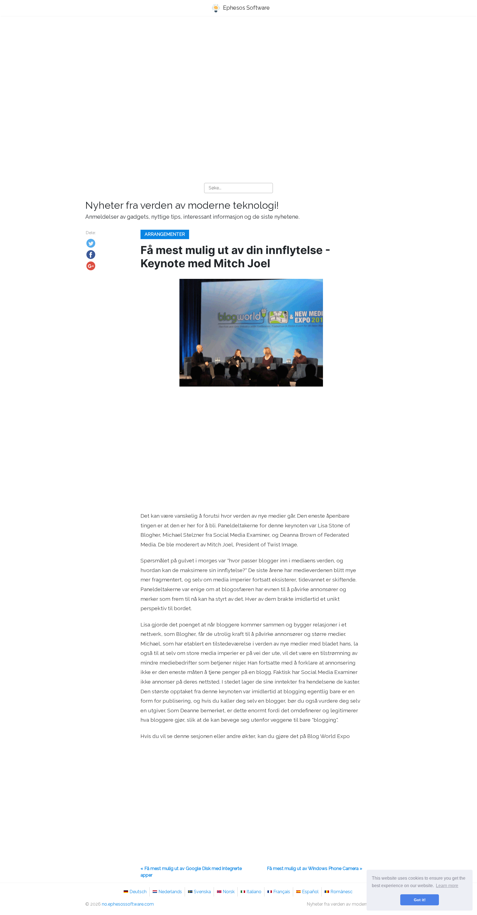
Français (281, 891)
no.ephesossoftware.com (128, 904)
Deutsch (138, 891)
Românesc (341, 891)
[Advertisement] (238, 63)
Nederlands (170, 891)
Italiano (254, 891)
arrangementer (165, 234)
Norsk (229, 891)
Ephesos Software (246, 7)
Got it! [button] (420, 900)
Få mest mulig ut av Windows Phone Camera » (314, 868)
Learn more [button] (447, 885)
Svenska (202, 891)
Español (310, 891)
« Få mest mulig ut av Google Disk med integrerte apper (191, 872)
